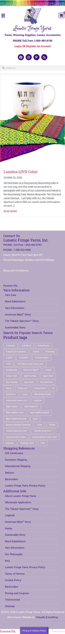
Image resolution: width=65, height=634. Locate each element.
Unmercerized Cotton (16, 437)
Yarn (43, 443)
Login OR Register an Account (32, 46)
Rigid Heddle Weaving (16, 419)
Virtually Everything (47, 617)
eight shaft (48, 376)
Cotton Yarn (11, 376)
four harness (12, 382)
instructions (40, 388)
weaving (10, 443)
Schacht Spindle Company (18, 425)
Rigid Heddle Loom (15, 412)
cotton (49, 370)
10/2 (8, 364)
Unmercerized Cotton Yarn (44, 437)
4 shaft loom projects (16, 351)
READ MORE (10, 211)
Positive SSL (10, 285)
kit (53, 388)
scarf (35, 419)
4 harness (10, 345)
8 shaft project (42, 357)
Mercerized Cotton (42, 394)
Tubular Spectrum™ (43, 431)
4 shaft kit (26, 345)
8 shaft (9, 357)
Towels (52, 425)
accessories (11, 370)
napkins (37, 400)
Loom (25, 394)
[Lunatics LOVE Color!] (32, 119)
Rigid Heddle (12, 406)
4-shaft (35, 351)
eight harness (30, 376)
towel (39, 425)
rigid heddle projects (39, 412)
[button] (21, 57)
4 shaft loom (44, 345)
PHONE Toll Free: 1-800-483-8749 (32, 40)
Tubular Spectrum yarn (16, 431)
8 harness (50, 351)
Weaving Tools (27, 443)
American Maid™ (31, 370)
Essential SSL (8, 631)
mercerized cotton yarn (16, 400)
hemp (8, 388)
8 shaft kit (23, 357)
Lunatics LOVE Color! (21, 171)
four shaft (28, 382)
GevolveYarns (46, 382)
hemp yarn (23, 388)
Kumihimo (11, 394)
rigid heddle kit (31, 406)
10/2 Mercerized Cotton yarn (30, 364)
